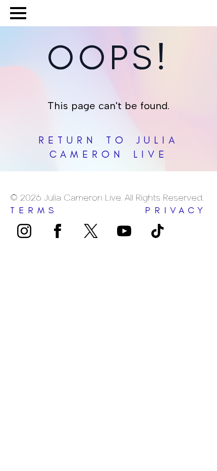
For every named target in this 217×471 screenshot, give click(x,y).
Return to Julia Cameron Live (108, 147)
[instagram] (24, 231)
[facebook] (57, 231)
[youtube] (124, 231)
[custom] (91, 231)
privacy (176, 210)
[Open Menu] (18, 13)
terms (34, 210)
